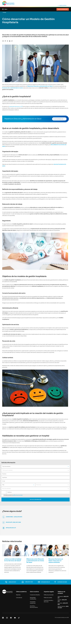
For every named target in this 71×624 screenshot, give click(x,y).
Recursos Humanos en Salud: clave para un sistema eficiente (56, 560)
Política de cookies (48, 597)
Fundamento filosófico (35, 594)
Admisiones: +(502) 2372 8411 (14, 516)
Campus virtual (63, 5)
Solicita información (62, 9)
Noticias (4, 12)
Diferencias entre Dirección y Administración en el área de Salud (35, 560)
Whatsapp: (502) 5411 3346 (13, 522)
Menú (5, 9)
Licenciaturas (19, 597)
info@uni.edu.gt (11, 527)
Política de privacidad (48, 594)
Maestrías (18, 594)
